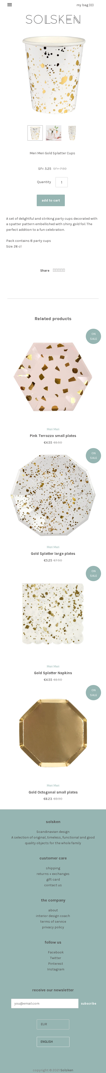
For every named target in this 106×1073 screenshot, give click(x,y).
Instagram (55, 969)
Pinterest (55, 964)
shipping (53, 868)
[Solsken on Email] (53, 975)
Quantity (44, 182)
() (85, 5)
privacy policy (53, 927)
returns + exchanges (53, 874)
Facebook (56, 952)
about (53, 910)
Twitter (55, 958)
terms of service (53, 921)
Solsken (66, 1070)
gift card (53, 879)
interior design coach (53, 916)
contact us (53, 885)
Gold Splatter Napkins (53, 673)
